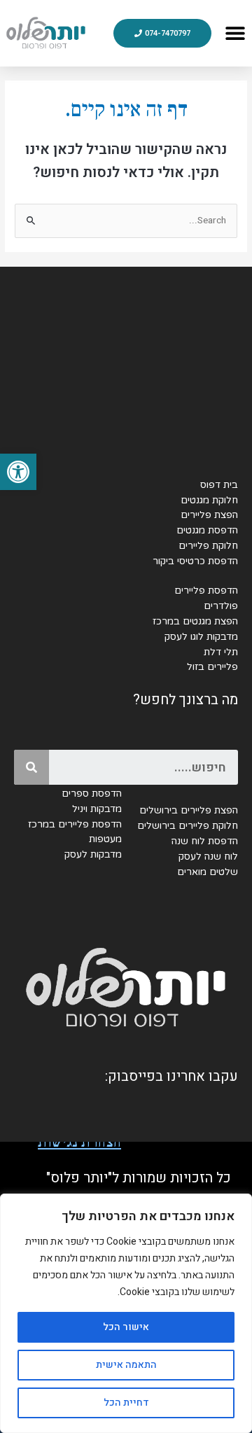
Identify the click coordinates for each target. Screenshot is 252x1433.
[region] (126, 1313)
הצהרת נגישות (79, 1142)
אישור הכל (126, 1327)
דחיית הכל (126, 1402)
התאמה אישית (126, 1364)
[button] (18, 472)
